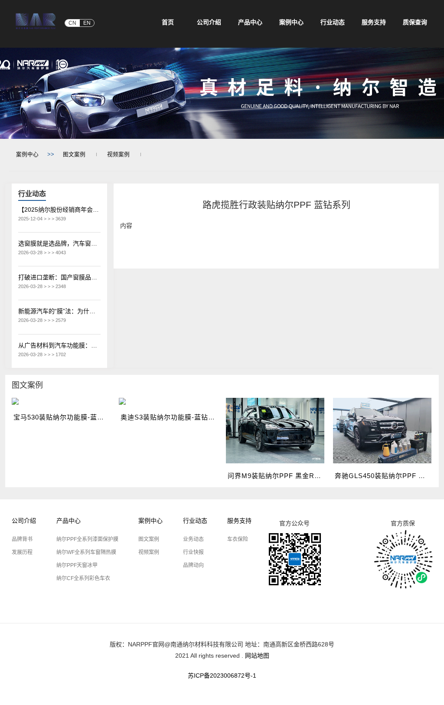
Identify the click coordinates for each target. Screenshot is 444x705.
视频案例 (118, 154)
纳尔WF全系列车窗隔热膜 (86, 552)
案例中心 (27, 154)
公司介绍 (24, 520)
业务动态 (193, 539)
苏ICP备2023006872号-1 (222, 675)
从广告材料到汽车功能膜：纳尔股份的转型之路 (59, 345)
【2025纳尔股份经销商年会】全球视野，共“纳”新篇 (59, 209)
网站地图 (257, 655)
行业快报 (193, 552)
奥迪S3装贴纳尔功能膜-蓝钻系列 (171, 417)
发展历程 (22, 552)
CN (72, 23)
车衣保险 (237, 539)
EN (87, 23)
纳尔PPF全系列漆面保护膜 (87, 539)
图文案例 (74, 154)
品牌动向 (193, 565)
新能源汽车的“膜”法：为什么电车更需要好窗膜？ (59, 311)
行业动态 (195, 520)
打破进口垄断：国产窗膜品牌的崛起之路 (59, 277)
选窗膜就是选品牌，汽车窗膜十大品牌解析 (59, 243)
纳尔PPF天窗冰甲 (77, 565)
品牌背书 (22, 539)
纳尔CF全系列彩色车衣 (83, 578)
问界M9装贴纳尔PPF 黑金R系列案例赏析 (292, 475)
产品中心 (68, 520)
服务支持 (239, 520)
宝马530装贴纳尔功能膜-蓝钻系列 (65, 417)
